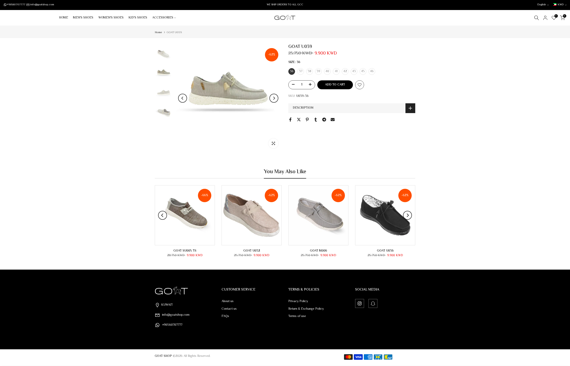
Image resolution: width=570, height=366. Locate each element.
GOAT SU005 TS (184, 250)
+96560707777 (16, 5)
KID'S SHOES (137, 17)
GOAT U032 (251, 250)
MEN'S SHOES (83, 17)
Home (158, 32)
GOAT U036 (385, 250)
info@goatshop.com (42, 5)
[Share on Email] (333, 120)
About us (228, 301)
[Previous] (182, 98)
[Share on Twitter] (299, 120)
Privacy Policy (298, 301)
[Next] (273, 98)
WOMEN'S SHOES (111, 17)
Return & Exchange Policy (306, 309)
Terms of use (297, 316)
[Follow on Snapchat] (372, 303)
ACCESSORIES (162, 17)
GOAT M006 (318, 250)
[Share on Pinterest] (307, 120)
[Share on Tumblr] (316, 120)
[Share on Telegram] (324, 120)
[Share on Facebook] (290, 120)
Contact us (229, 309)
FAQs (225, 316)
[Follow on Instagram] (359, 303)
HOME (63, 17)
